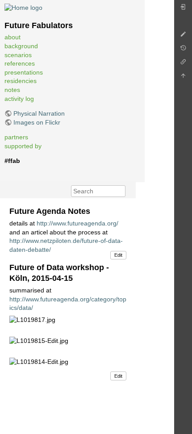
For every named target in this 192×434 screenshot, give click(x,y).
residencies (20, 80)
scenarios (18, 54)
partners (16, 137)
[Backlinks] (183, 64)
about (12, 37)
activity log (19, 98)
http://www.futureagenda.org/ (77, 223)
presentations (23, 72)
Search (121, 191)
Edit (118, 255)
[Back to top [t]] (183, 78)
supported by (23, 146)
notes (12, 89)
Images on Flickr (36, 122)
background (21, 46)
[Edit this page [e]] (183, 36)
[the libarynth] (23, 7)
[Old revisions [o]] (183, 50)
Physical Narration (39, 113)
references (19, 63)
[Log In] (183, 9)
